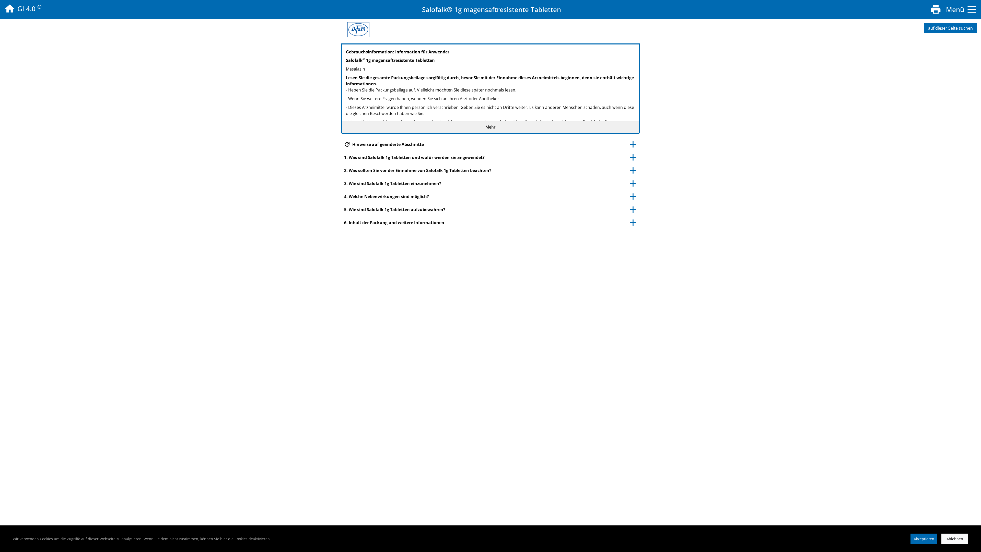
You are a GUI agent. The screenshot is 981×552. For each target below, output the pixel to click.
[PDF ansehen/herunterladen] (935, 9)
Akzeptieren (924, 538)
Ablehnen (955, 538)
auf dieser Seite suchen (950, 28)
